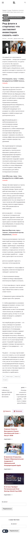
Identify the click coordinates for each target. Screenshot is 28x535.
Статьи (9, 10)
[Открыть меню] (3, 2)
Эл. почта (5, 502)
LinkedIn (5, 180)
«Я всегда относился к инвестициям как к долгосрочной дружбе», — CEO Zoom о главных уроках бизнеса (21, 395)
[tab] (7, 411)
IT (3, 376)
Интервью (6, 20)
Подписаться (7, 509)
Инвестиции (9, 376)
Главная (4, 10)
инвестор (17, 376)
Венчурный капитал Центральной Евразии (12, 18)
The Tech (4, 38)
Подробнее (8, 439)
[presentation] (14, 421)
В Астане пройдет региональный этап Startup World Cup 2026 (13, 489)
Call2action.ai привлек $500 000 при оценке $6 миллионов (7, 392)
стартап (5, 379)
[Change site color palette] (5, 531)
